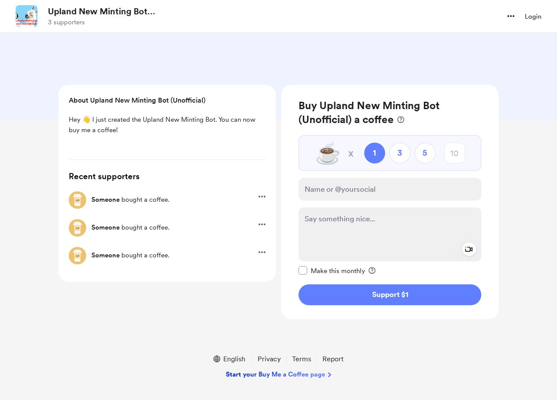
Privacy (269, 359)
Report (332, 359)
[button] (511, 16)
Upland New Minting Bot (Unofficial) (98, 11)
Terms (301, 359)
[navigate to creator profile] (26, 16)
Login (533, 16)
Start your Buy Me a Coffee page (275, 374)
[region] (390, 202)
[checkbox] (332, 270)
